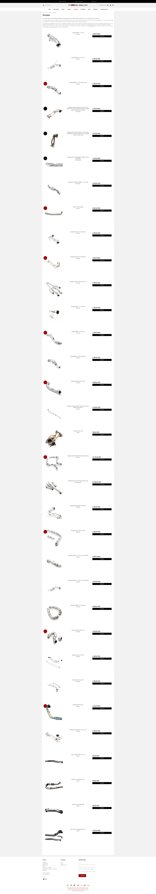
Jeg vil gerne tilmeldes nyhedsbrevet (88, 869)
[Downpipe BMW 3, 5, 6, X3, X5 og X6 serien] (54, 92)
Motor (89, 9)
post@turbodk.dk (47, 874)
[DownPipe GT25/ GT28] (54, 441)
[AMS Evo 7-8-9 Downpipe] (54, 216)
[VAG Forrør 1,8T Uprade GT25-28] (54, 789)
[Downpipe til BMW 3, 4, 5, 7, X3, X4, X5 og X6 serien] (54, 590)
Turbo (49, 9)
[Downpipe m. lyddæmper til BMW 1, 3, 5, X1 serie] (54, 192)
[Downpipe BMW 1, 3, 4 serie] (54, 42)
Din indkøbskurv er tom (103, 5)
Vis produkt (102, 36)
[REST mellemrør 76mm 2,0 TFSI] (54, 764)
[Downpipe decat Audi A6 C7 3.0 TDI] (54, 391)
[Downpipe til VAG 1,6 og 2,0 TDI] (54, 640)
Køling (63, 9)
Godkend (81, 875)
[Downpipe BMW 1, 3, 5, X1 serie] (54, 341)
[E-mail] (87, 866)
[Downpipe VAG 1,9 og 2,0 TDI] (54, 689)
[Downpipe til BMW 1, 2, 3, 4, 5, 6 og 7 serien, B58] (54, 565)
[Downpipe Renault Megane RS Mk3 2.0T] (54, 515)
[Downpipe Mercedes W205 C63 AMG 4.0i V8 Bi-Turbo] (54, 465)
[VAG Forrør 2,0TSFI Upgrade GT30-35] (54, 839)
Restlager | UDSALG (104, 9)
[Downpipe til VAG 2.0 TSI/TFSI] (54, 665)
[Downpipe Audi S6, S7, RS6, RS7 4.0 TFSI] (54, 291)
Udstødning (75, 9)
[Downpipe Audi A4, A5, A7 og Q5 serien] (54, 241)
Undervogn (95, 9)
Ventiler (69, 9)
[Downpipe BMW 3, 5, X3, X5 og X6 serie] (54, 366)
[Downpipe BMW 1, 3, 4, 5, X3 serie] (54, 316)
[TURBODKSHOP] (78, 5)
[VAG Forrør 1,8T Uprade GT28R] (54, 814)
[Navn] (87, 863)
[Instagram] (46, 879)
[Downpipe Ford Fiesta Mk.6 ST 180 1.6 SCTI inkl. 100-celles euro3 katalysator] (54, 416)
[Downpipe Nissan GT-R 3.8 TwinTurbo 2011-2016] (54, 490)
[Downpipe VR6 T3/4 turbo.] (54, 714)
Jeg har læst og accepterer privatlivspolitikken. (88, 871)
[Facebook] (44, 879)
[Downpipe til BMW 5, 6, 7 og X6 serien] (54, 615)
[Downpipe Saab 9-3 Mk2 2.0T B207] (54, 540)
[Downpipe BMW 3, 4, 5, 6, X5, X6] (54, 67)
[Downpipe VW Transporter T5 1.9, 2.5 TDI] (54, 739)
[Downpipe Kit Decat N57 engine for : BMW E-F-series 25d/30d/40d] (54, 167)
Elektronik (83, 9)
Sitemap (44, 876)
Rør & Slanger (56, 9)
